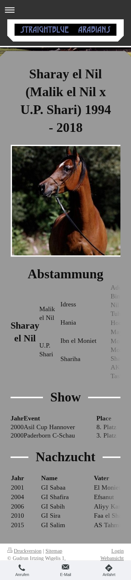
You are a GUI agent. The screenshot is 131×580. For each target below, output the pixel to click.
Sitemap (53, 551)
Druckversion (27, 551)
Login (117, 551)
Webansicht (112, 558)
